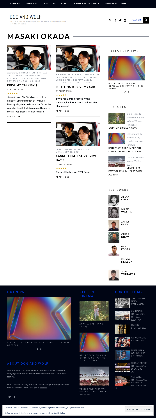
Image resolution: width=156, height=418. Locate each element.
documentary (133, 118)
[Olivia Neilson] (113, 263)
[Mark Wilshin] (113, 213)
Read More (14, 116)
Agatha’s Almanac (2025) (122, 128)
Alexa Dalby (16, 89)
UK (87, 149)
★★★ (130, 114)
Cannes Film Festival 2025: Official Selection (138, 315)
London (130, 142)
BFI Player (74, 74)
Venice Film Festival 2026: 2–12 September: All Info (125, 171)
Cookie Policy (59, 413)
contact (43, 388)
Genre (65, 4)
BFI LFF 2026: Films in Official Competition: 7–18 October (126, 86)
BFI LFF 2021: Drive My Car (75, 86)
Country (32, 4)
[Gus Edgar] (113, 250)
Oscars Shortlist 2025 (138, 326)
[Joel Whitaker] (113, 275)
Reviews (14, 4)
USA (58, 152)
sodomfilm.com (115, 4)
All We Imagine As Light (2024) (138, 339)
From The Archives (87, 4)
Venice (130, 161)
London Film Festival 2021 (73, 80)
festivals (49, 4)
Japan (18, 75)
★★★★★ (12, 73)
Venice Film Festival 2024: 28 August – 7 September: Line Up (131, 383)
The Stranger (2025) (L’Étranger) (138, 301)
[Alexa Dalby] (113, 200)
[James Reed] (113, 225)
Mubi (30, 78)
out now (40, 78)
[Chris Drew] (113, 238)
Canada (137, 114)
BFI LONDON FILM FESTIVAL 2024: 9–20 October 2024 (139, 367)
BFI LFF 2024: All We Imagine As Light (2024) (138, 353)
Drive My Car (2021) (22, 85)
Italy (59, 149)
